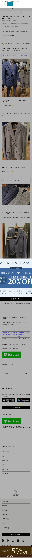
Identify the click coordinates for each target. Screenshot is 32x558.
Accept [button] (10, 3)
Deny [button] (3, 3)
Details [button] (17, 1)
